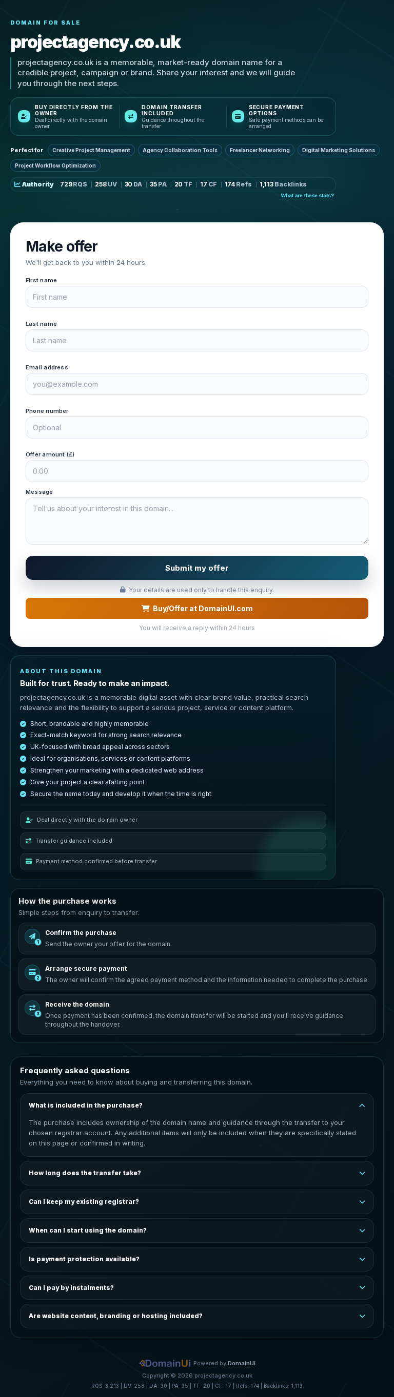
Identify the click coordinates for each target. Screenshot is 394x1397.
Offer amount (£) (50, 454)
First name (41, 280)
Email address (47, 367)
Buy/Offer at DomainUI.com (203, 608)
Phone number (47, 410)
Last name (41, 323)
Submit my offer (197, 568)
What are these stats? (307, 196)
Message (39, 491)
